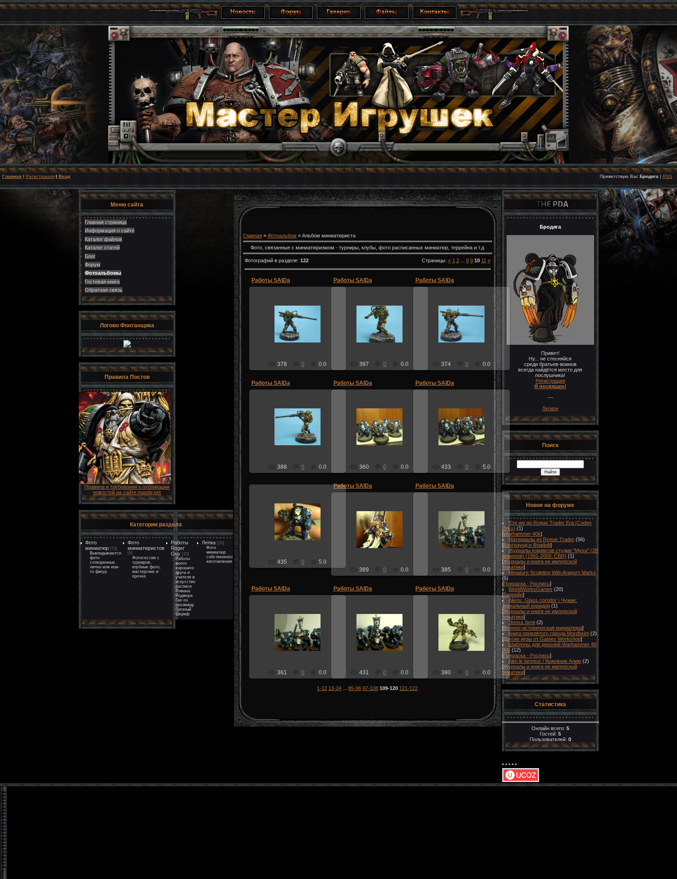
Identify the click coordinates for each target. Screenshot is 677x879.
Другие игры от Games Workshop (542, 639)
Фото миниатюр (97, 545)
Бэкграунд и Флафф (526, 545)
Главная (12, 176)
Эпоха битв (521, 622)
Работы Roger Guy (179, 548)
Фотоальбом (282, 235)
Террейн (513, 594)
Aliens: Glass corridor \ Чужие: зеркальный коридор (540, 602)
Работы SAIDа (270, 280)
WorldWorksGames (530, 589)
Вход (64, 176)
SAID (301, 331)
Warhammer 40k (522, 534)
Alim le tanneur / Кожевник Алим (544, 661)
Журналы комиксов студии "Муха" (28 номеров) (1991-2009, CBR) (550, 553)
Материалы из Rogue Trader (541, 539)
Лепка (209, 542)
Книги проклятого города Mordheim (548, 633)
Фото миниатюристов (146, 545)
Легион (550, 408)
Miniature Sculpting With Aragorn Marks (552, 572)
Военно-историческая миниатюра (542, 628)
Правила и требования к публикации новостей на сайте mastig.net (126, 489)
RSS (667, 176)
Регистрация (40, 176)
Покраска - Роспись (526, 583)
